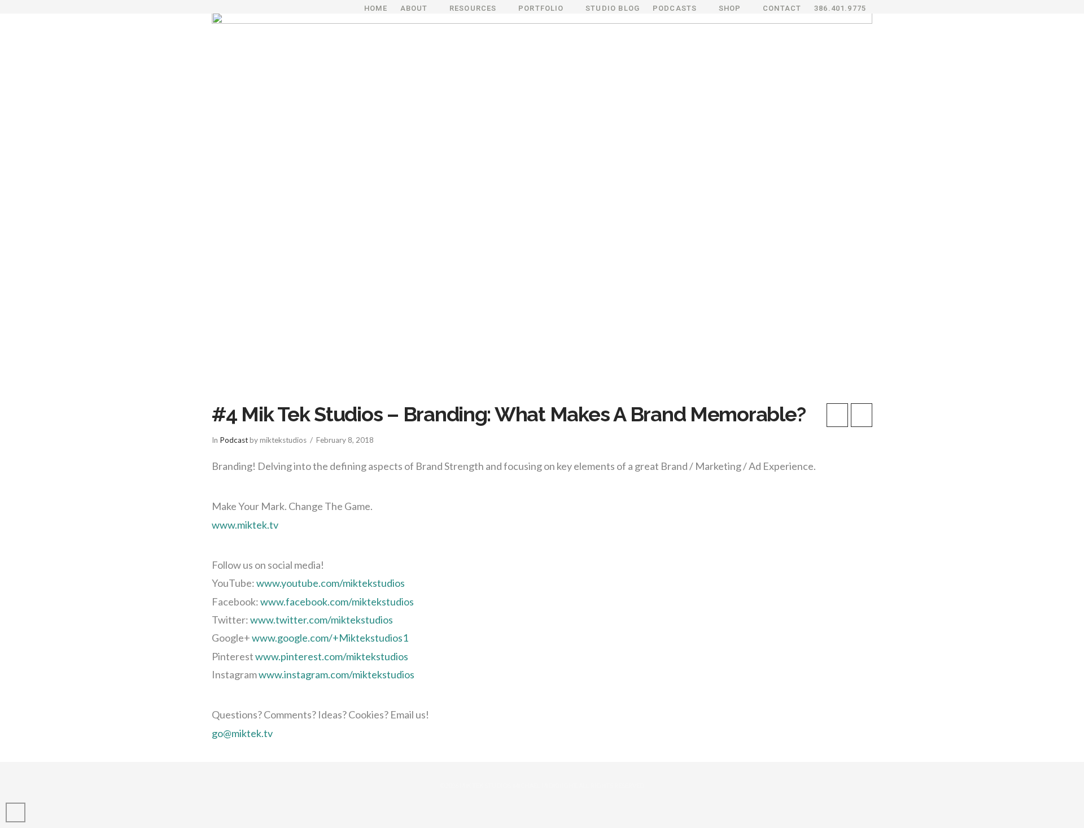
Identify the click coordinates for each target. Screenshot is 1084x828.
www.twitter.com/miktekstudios (321, 619)
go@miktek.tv (242, 733)
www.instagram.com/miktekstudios (336, 674)
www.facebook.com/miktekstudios (337, 601)
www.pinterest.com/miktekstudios (331, 656)
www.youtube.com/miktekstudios (330, 583)
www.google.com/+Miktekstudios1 (330, 637)
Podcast (234, 439)
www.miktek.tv (245, 524)
